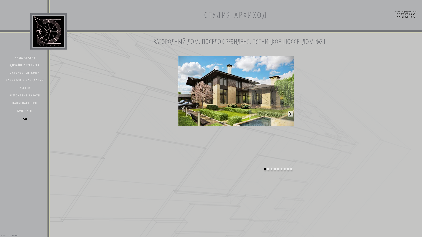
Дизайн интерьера (25, 65)
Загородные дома (25, 73)
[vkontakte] (25, 119)
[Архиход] (48, 31)
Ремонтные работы (25, 95)
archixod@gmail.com (406, 11)
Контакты (25, 110)
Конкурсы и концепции (25, 80)
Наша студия (25, 57)
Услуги (25, 88)
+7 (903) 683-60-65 (405, 14)
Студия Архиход (235, 14)
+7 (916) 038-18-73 (405, 16)
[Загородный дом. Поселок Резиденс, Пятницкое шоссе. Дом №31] (236, 91)
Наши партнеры (25, 103)
